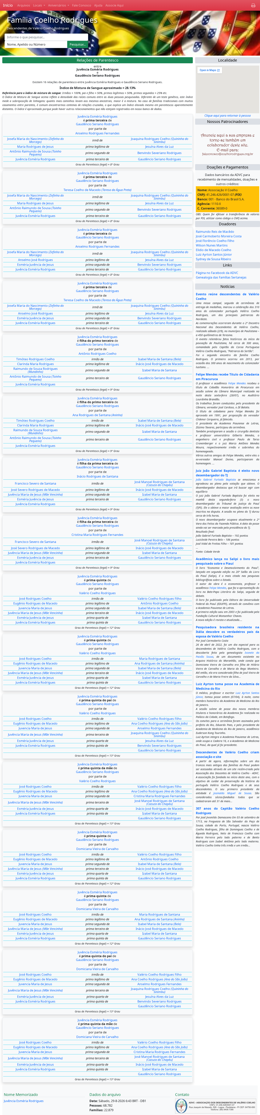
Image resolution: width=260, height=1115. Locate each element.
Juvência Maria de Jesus (35, 494)
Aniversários (57, 5)
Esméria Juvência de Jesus (35, 264)
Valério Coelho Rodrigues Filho (159, 598)
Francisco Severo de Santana (35, 483)
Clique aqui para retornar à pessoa (227, 115)
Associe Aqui (114, 5)
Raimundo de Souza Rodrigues (35, 370)
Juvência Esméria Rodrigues (97, 116)
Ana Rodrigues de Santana (98, 415)
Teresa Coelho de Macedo (98, 190)
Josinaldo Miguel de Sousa (232, 793)
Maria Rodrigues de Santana (159, 659)
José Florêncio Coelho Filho (215, 241)
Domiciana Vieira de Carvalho (97, 849)
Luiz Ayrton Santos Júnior (214, 254)
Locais (38, 5)
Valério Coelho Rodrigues (97, 593)
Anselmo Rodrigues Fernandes (97, 133)
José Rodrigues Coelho (35, 598)
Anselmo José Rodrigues (35, 260)
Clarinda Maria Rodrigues (35, 364)
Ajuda (98, 5)
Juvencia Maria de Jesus (35, 608)
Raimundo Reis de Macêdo (215, 232)
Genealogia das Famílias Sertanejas (221, 277)
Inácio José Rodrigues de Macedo (159, 364)
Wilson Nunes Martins (212, 245)
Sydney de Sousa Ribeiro (213, 259)
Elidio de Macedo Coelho (213, 250)
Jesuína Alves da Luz (159, 146)
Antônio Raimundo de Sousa (35, 153)
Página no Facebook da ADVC (217, 273)
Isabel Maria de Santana (159, 359)
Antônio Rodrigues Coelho (97, 354)
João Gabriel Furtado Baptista (216, 479)
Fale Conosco (81, 5)
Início (8, 5)
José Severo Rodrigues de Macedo (35, 490)
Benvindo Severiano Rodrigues (159, 153)
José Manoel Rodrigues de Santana (160, 483)
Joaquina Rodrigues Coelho (159, 140)
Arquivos (23, 5)
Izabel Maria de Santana (159, 370)
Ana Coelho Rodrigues (159, 723)
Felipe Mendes (237, 383)
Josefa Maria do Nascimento (35, 140)
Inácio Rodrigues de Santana (97, 476)
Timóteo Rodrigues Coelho (35, 359)
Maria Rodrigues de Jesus (35, 146)
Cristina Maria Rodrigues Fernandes (97, 535)
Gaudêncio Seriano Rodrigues (97, 124)
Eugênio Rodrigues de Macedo (35, 603)
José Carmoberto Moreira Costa (219, 236)
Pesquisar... (78, 44)
